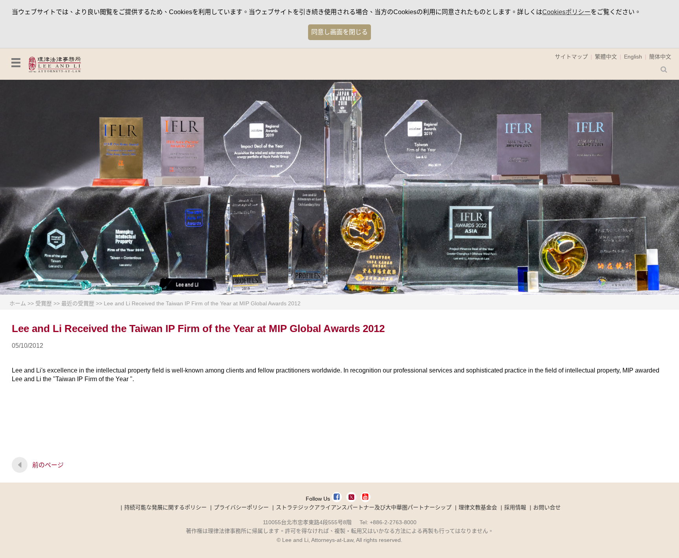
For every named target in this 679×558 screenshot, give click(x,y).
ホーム (17, 303)
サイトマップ (571, 56)
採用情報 (515, 507)
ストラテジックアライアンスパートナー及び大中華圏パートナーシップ (363, 507)
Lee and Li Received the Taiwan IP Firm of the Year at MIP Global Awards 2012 (202, 303)
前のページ (48, 465)
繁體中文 (606, 56)
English (633, 56)
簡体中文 (660, 56)
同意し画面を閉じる (339, 32)
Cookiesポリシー (566, 12)
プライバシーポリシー (241, 507)
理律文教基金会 (478, 507)
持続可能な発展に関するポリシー (165, 507)
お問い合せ (547, 507)
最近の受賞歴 (77, 303)
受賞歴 (43, 303)
